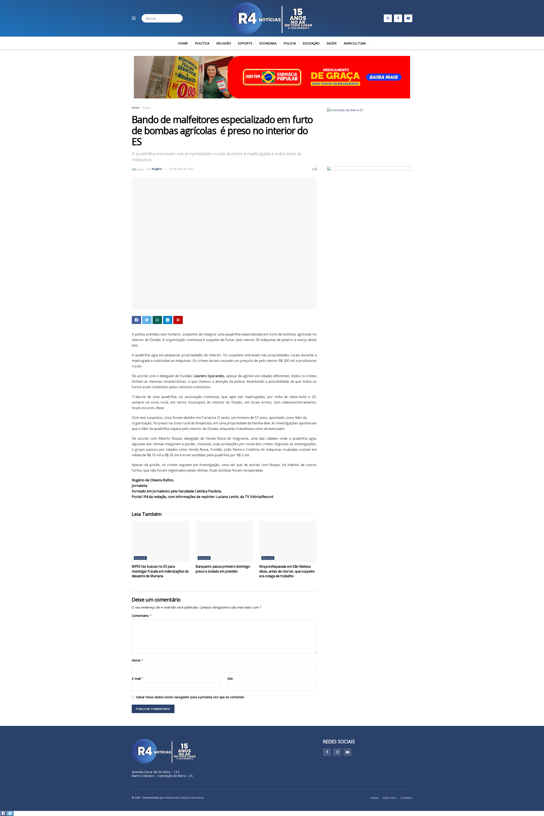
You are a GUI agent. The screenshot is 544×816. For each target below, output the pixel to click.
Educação (311, 43)
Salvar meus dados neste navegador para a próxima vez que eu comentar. (190, 697)
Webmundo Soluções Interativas (184, 797)
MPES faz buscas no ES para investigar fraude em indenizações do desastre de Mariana (160, 571)
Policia (289, 43)
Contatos (406, 798)
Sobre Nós (389, 798)
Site (230, 678)
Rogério (157, 169)
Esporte (245, 43)
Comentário (142, 616)
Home (183, 43)
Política (202, 43)
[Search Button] (178, 18)
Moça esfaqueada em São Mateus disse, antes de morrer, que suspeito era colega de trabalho (287, 571)
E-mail (138, 679)
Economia (267, 43)
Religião (223, 43)
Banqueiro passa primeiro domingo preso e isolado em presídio (223, 568)
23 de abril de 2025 (181, 169)
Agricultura (355, 43)
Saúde (332, 43)
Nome (138, 660)
